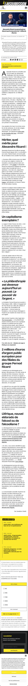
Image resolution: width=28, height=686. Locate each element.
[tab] (14, 584)
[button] (26, 655)
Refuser (14, 676)
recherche (3, 8)
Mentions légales (13, 683)
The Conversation (7, 320)
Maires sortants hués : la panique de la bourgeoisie (11, 66)
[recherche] (3, 8)
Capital (14, 164)
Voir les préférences (14, 680)
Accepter (14, 672)
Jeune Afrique (19, 461)
